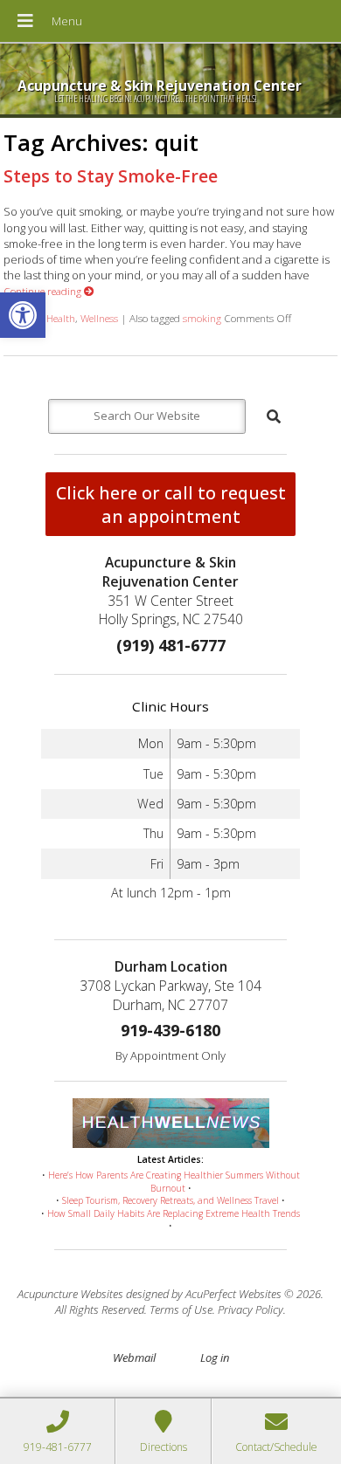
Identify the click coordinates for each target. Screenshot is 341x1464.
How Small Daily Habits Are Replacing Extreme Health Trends (173, 1213)
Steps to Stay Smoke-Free (110, 176)
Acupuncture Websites (70, 1294)
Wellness (99, 318)
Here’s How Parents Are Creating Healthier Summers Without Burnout (174, 1181)
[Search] (274, 416)
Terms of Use (181, 1309)
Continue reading (43, 291)
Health (60, 318)
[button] (22, 315)
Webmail (134, 1357)
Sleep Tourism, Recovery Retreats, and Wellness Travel (170, 1200)
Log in (214, 1357)
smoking (202, 318)
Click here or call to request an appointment (171, 504)
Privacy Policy (250, 1309)
